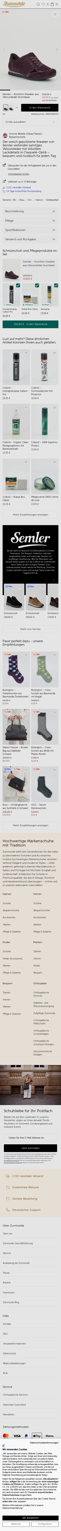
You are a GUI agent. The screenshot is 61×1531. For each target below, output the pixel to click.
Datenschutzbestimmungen (44, 1443)
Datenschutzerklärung (12, 1508)
